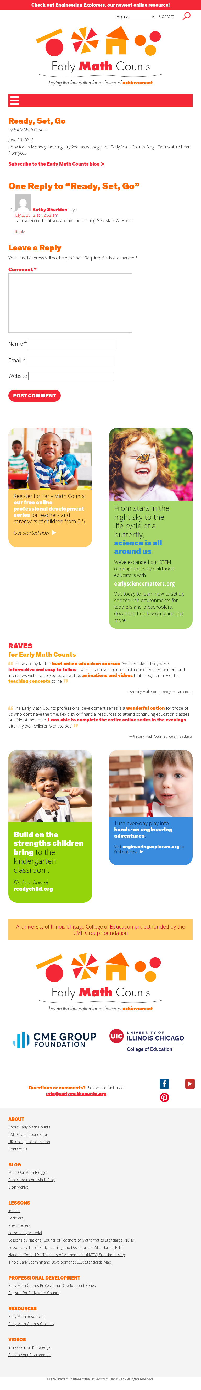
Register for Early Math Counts (33, 1292)
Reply (20, 232)
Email (17, 360)
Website (17, 375)
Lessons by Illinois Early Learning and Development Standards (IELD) (65, 1247)
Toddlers (15, 1218)
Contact (166, 16)
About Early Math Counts (29, 1126)
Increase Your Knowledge (29, 1347)
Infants (14, 1210)
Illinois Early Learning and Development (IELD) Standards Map (59, 1262)
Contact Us (17, 1149)
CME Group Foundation (28, 1134)
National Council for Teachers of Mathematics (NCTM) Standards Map (66, 1254)
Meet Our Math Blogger (28, 1172)
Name (17, 343)
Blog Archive (18, 1187)
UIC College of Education (29, 1141)
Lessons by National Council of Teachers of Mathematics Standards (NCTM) (71, 1240)
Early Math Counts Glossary (31, 1323)
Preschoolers (19, 1225)
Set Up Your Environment (29, 1354)
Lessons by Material (25, 1232)
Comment (22, 269)
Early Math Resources (26, 1316)
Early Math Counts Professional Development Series (52, 1285)
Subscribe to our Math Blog (31, 1179)
